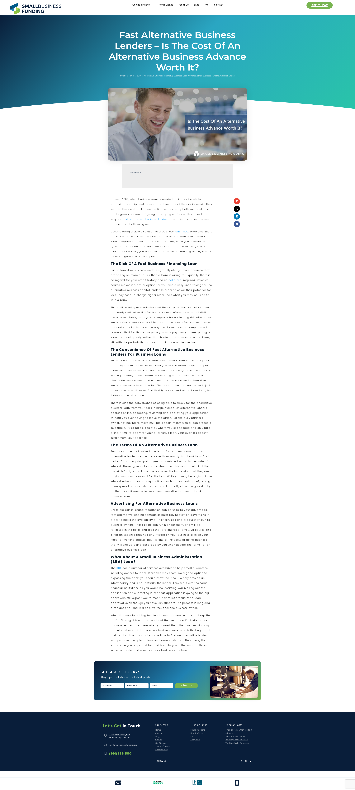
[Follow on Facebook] (241, 761)
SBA (119, 568)
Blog (196, 5)
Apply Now (319, 5)
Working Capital (227, 75)
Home (158, 729)
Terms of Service (163, 746)
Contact (219, 5)
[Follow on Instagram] (246, 761)
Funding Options (141, 5)
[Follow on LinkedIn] (250, 761)
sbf (124, 75)
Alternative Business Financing (158, 75)
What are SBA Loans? (235, 736)
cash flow (182, 231)
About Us (184, 5)
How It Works (165, 5)
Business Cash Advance (185, 75)
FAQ (207, 5)
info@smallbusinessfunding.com (123, 745)
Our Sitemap (161, 743)
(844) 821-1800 (120, 753)
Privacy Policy (161, 749)
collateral (175, 280)
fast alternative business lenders (145, 219)
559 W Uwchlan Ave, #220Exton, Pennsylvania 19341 (120, 736)
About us (159, 733)
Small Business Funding (208, 75)
